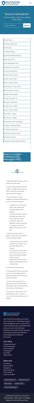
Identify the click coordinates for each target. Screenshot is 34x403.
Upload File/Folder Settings (12, 55)
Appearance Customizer (11, 67)
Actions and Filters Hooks (12, 133)
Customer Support (9, 374)
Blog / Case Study (8, 370)
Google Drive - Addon (11, 106)
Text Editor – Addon (10, 114)
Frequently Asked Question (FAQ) (14, 141)
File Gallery (6, 353)
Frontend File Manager (10, 387)
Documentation (8, 365)
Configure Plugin (9, 51)
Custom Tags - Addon (11, 110)
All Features (7, 363)
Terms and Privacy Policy (20, 400)
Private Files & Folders (11, 75)
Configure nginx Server (11, 129)
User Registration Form (11, 63)
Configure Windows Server (12, 125)
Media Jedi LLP (19, 398)
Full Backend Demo (9, 344)
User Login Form (9, 59)
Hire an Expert (7, 372)
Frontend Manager (9, 346)
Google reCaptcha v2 (10, 98)
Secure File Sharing (9, 379)
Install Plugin (8, 40)
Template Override (10, 137)
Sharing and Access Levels (12, 86)
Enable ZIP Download (11, 94)
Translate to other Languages (13, 121)
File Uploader (7, 351)
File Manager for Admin (11, 90)
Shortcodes (7, 48)
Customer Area (19, 383)
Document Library (23, 379)
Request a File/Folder (10, 102)
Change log (7, 368)
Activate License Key (10, 44)
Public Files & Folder (10, 79)
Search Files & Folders (11, 82)
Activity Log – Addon (10, 117)
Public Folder (7, 355)
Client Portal (7, 383)
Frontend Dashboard (10, 71)
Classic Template (8, 348)
